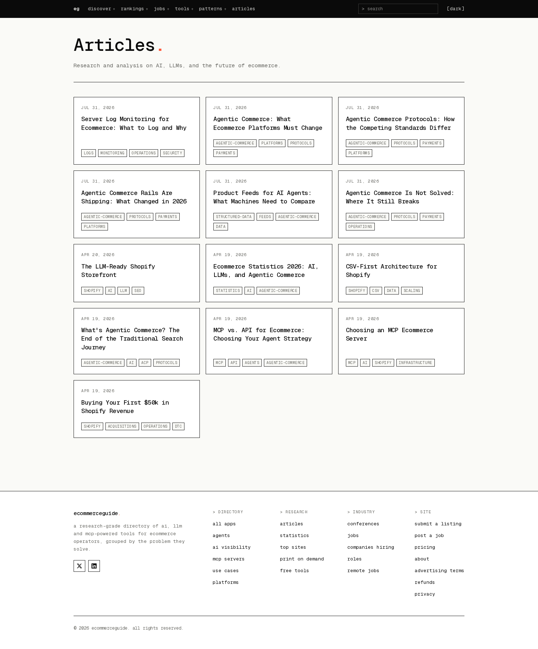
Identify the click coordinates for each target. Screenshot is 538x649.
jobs (159, 8)
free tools (294, 570)
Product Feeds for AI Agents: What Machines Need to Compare (264, 197)
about (422, 559)
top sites (293, 547)
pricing (425, 547)
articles (243, 8)
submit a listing (438, 524)
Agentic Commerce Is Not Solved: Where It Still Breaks (400, 197)
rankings (132, 8)
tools (182, 8)
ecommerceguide (97, 513)
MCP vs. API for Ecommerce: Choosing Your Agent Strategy (262, 334)
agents (221, 535)
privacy (425, 594)
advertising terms (439, 570)
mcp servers (229, 559)
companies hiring (370, 547)
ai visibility (232, 547)
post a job (429, 535)
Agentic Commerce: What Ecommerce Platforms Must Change (267, 123)
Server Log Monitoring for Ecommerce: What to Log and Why (133, 123)
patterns (211, 8)
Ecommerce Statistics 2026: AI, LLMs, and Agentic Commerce (265, 270)
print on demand (302, 559)
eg (76, 8)
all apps (224, 524)
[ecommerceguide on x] (79, 566)
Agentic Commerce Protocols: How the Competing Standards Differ (400, 123)
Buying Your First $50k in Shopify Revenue (125, 406)
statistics (294, 535)
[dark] (455, 8)
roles (354, 559)
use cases (226, 570)
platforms (226, 582)
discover (99, 8)
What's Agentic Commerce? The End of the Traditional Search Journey (132, 338)
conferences (363, 524)
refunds (425, 582)
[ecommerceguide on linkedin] (94, 566)
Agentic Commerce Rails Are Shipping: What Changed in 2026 (133, 197)
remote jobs (363, 570)
